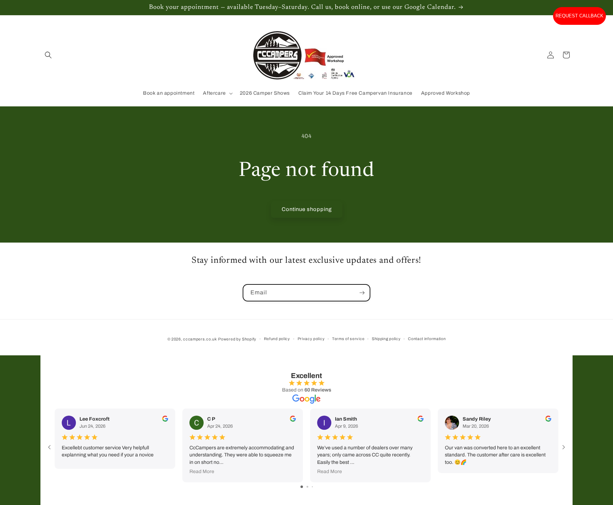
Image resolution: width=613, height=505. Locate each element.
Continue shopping (307, 209)
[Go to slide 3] (312, 486)
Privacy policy (311, 339)
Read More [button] (201, 471)
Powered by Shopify (237, 339)
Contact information (427, 339)
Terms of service (348, 339)
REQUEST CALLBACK (579, 15)
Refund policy (277, 339)
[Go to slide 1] (301, 486)
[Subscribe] (362, 292)
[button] (48, 55)
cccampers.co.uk (200, 339)
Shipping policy (386, 339)
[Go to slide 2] (307, 487)
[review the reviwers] (165, 420)
